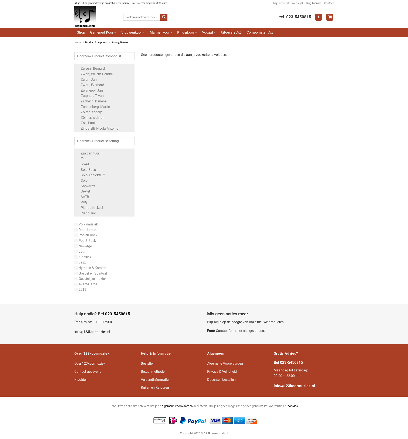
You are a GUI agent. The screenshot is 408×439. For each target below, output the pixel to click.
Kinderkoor (185, 32)
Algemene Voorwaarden (225, 363)
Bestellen (147, 363)
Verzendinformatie (155, 380)
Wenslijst (297, 3)
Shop (81, 32)
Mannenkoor (159, 32)
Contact (329, 3)
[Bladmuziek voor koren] (95, 17)
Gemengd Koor (101, 32)
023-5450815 (117, 313)
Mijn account (281, 3)
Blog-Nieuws (313, 3)
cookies (293, 406)
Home (77, 42)
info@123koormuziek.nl (92, 332)
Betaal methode (152, 372)
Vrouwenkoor (131, 32)
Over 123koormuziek (89, 363)
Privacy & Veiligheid (222, 372)
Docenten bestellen (221, 380)
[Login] (318, 17)
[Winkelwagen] (329, 17)
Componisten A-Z (260, 32)
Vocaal (207, 32)
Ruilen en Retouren (155, 387)
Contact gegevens (87, 372)
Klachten (81, 380)
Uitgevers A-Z (231, 32)
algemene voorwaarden (177, 406)
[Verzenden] (163, 17)
